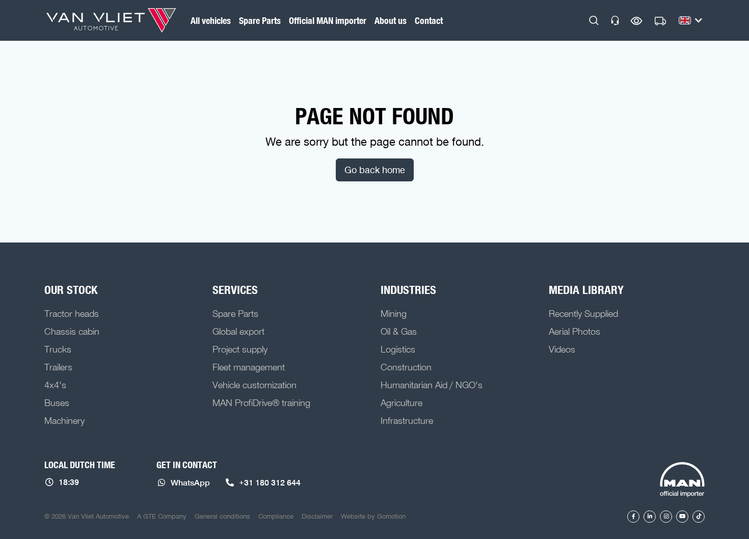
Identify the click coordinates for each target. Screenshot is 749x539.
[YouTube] (682, 516)
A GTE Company (161, 516)
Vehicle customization (254, 384)
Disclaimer (317, 516)
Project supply (240, 349)
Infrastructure (407, 420)
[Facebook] (633, 516)
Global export (238, 331)
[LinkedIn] (650, 516)
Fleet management (248, 366)
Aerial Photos (574, 331)
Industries (408, 290)
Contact (429, 20)
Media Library (586, 290)
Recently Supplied (583, 313)
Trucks (57, 349)
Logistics (398, 349)
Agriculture (401, 402)
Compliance (275, 516)
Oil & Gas (399, 331)
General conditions (222, 516)
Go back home (374, 169)
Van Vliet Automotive (111, 20)
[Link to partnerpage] (682, 480)
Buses (56, 402)
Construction (406, 366)
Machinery (64, 420)
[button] (594, 20)
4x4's (55, 384)
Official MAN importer (327, 20)
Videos (562, 349)
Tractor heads (71, 313)
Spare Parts (260, 20)
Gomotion (391, 516)
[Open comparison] (637, 20)
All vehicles (211, 20)
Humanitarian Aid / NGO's (432, 384)
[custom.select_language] (690, 20)
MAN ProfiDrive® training (261, 402)
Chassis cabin (71, 331)
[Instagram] (666, 516)
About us (390, 20)
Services (235, 290)
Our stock (70, 290)
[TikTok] (698, 516)
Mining (394, 313)
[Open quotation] (660, 21)
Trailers (58, 366)
